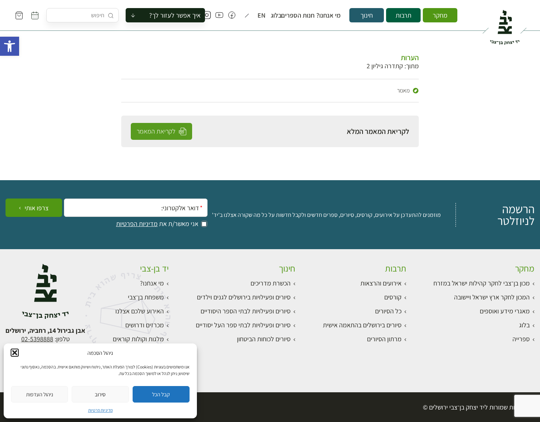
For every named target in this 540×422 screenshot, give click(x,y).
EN (263, 15)
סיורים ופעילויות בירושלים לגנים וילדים (244, 297)
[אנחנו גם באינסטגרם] (206, 15)
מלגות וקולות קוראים (138, 339)
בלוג (278, 15)
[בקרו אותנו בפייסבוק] (231, 15)
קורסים (393, 297)
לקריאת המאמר (157, 131)
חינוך (366, 15)
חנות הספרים (302, 15)
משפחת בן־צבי (146, 297)
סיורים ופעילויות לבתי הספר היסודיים (246, 311)
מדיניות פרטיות (100, 410)
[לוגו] (504, 24)
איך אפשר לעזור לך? (175, 15)
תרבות (403, 15)
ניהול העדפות (39, 394)
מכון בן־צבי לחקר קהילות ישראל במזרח (481, 283)
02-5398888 (37, 339)
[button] (9, 46)
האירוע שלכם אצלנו (139, 311)
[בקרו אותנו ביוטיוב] (219, 15)
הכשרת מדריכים (271, 283)
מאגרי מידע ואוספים (505, 311)
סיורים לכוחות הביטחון (264, 339)
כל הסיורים (388, 311)
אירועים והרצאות (381, 283)
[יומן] (34, 15)
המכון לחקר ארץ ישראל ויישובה (492, 297)
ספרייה (521, 339)
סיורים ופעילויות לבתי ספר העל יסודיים (243, 325)
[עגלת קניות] (19, 15)
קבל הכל (161, 394)
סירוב (100, 394)
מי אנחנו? (332, 15)
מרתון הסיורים (384, 339)
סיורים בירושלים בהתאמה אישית (362, 325)
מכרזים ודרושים (144, 325)
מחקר (440, 15)
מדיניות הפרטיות (137, 224)
